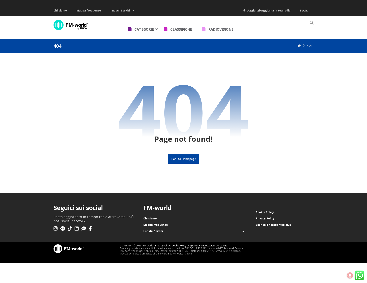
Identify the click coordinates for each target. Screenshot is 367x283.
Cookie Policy (265, 212)
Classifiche (181, 29)
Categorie (144, 29)
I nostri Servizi (120, 10)
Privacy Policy (265, 218)
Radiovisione (221, 29)
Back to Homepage (183, 159)
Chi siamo (60, 10)
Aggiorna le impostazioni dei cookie (207, 245)
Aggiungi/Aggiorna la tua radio (269, 10)
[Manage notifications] (350, 275)
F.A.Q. (304, 10)
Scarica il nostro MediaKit (273, 225)
